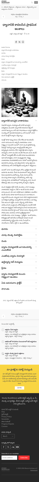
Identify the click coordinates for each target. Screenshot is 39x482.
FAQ (3, 412)
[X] (19, 41)
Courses (5, 426)
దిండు (3, 59)
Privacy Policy (7, 417)
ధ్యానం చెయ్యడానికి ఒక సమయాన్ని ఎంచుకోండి (14, 62)
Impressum (34, 470)
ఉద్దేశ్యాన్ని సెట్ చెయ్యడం (8, 68)
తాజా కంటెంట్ (6, 421)
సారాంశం (4, 80)
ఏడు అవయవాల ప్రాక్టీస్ (8, 77)
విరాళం (19, 388)
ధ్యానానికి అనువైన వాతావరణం (10, 50)
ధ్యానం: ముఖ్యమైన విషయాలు (19, 14)
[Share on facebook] (16, 41)
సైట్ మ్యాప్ (5, 414)
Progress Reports (8, 424)
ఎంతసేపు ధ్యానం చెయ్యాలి (9, 65)
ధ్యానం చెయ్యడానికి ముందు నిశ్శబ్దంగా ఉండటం (15, 74)
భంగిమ (4, 53)
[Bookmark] (22, 41)
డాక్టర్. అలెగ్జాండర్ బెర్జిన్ (16, 34)
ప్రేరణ (3, 71)
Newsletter (5, 419)
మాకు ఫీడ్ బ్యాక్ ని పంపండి (10, 409)
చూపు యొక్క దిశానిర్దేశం (8, 56)
